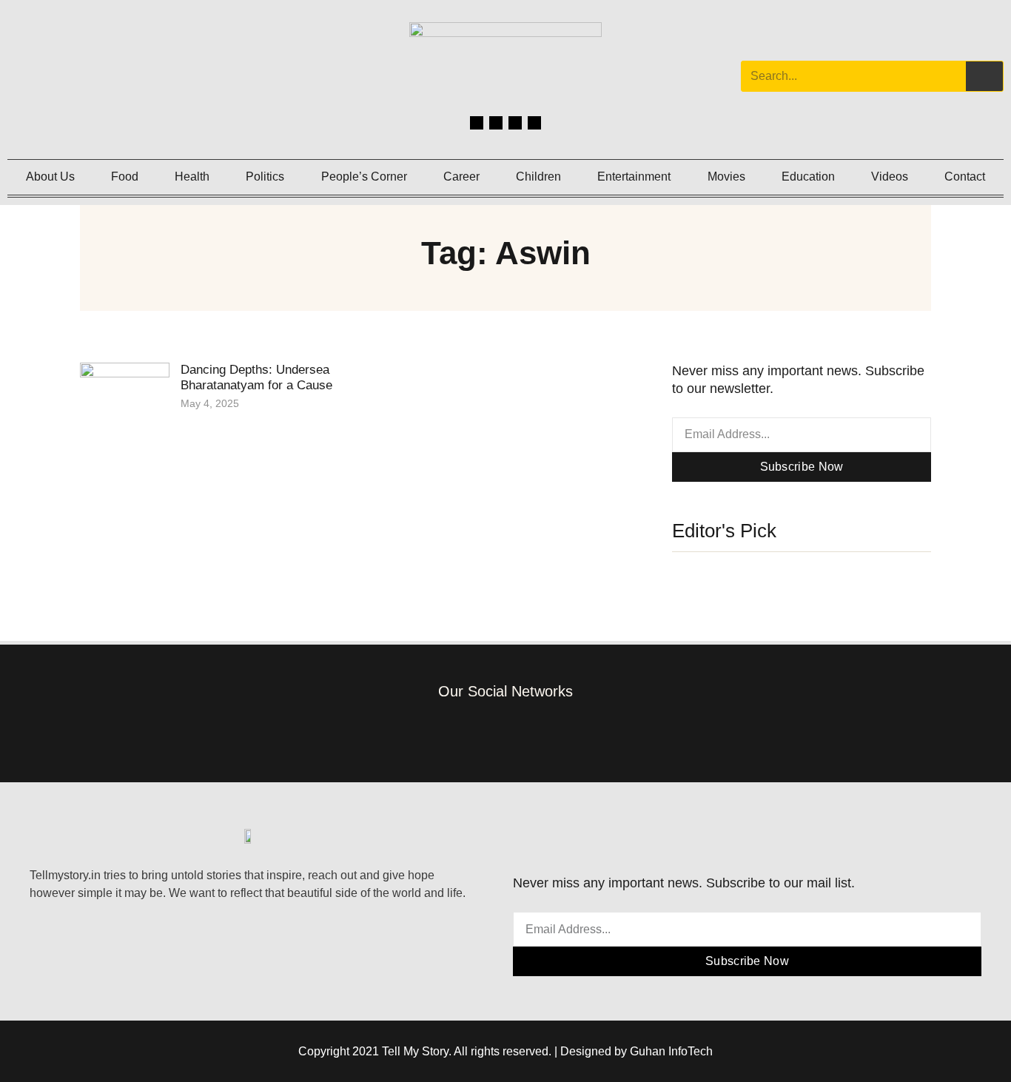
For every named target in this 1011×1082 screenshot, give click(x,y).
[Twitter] (515, 123)
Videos (889, 176)
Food (124, 176)
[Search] (984, 76)
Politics (265, 176)
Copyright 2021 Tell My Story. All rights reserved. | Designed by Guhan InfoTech (505, 1051)
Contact (964, 176)
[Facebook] (476, 123)
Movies (726, 176)
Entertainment (634, 176)
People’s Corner (364, 176)
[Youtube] (534, 123)
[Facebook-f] (438, 732)
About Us (50, 176)
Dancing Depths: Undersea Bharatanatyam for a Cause (256, 377)
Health (192, 176)
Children (538, 176)
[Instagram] (496, 123)
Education (808, 176)
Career (461, 176)
